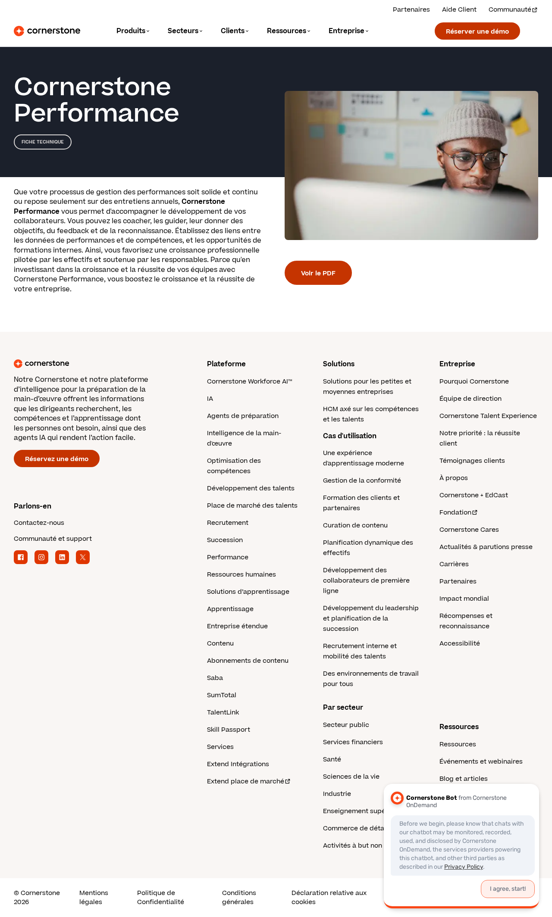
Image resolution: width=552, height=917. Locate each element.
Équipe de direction (470, 398)
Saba (215, 678)
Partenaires (411, 9)
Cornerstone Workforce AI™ (249, 381)
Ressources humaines (241, 574)
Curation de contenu (355, 525)
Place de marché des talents (252, 505)
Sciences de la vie (351, 776)
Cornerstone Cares (469, 529)
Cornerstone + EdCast (473, 495)
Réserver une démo (477, 31)
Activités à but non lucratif (365, 845)
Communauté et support (53, 538)
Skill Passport (228, 729)
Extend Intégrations (238, 764)
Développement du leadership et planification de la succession (371, 618)
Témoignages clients (472, 460)
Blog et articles (463, 778)
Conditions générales (239, 898)
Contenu (220, 643)
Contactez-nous (39, 522)
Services (220, 747)
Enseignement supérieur (361, 811)
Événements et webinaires (481, 761)
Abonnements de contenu (248, 660)
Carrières (454, 564)
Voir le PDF (318, 273)
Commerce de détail (355, 828)
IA (210, 398)
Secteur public (346, 725)
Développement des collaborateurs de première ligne (366, 581)
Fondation (455, 512)
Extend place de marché (245, 781)
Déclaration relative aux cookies (329, 898)
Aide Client (459, 9)
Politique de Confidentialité (160, 898)
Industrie (337, 793)
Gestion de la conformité (362, 480)
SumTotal (221, 695)
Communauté (510, 9)
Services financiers (353, 742)
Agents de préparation (243, 416)
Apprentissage (230, 609)
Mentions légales (93, 898)
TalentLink (223, 712)
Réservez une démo (56, 459)
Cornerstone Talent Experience (488, 416)
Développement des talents (251, 488)
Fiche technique (43, 142)
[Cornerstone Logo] (47, 31)
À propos (453, 478)
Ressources (457, 744)
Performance (227, 557)
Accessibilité (459, 643)
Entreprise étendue (237, 626)
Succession (225, 540)
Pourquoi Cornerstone (474, 381)
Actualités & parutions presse (486, 547)
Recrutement (227, 522)
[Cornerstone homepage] (96, 363)
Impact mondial (464, 598)
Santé (332, 759)
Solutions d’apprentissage (248, 591)
